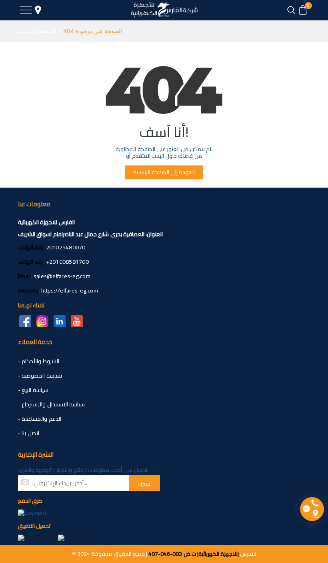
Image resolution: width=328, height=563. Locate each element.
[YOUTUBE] (77, 321)
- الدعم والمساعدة (39, 419)
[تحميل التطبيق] (36, 537)
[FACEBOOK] (25, 321)
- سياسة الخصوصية (40, 375)
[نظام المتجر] (38, 10)
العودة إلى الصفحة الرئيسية (164, 172)
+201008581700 (67, 262)
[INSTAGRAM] (42, 321)
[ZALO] (59, 321)
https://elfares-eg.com (69, 290)
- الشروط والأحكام (38, 361)
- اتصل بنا (28, 433)
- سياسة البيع (33, 390)
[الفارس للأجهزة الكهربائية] (164, 10)
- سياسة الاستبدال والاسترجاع (51, 404)
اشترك (145, 483)
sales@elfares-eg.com (62, 276)
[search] (291, 10)
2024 (83, 554)
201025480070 (66, 247)
